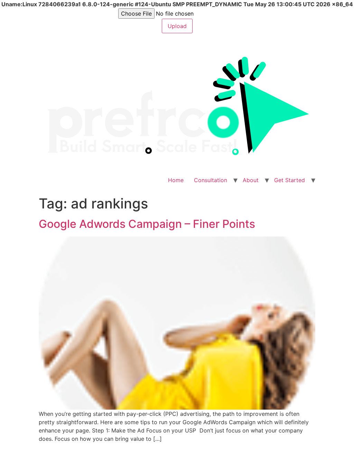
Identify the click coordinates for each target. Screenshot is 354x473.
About (251, 180)
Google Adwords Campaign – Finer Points (147, 224)
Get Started (289, 180)
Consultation (210, 180)
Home (176, 180)
